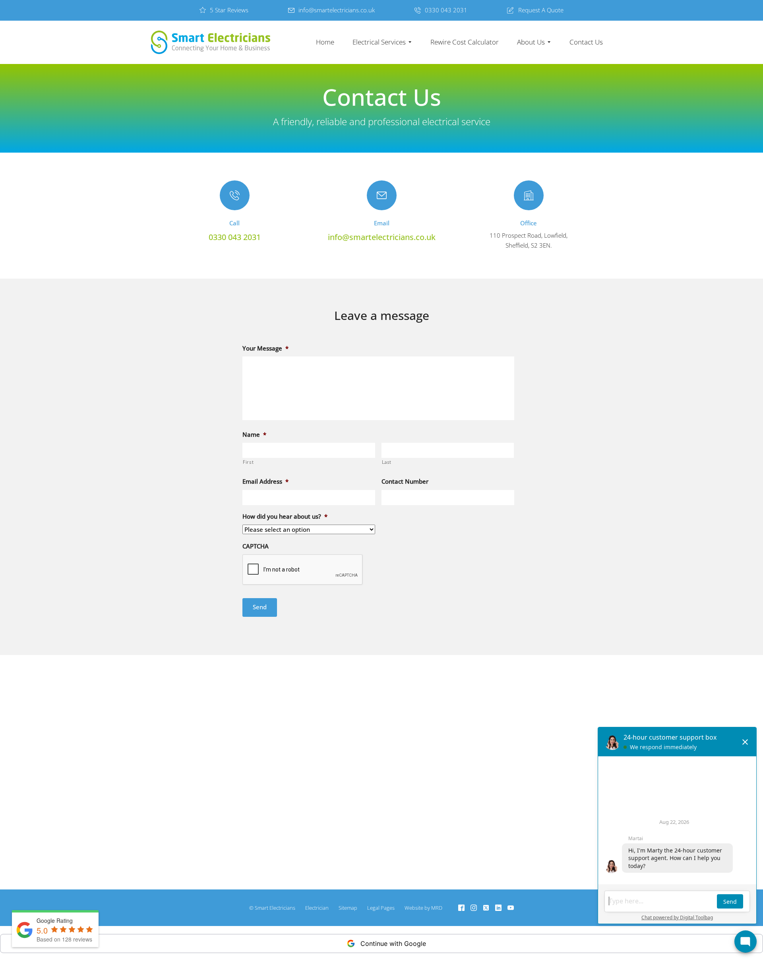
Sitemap (348, 907)
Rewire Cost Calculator (464, 41)
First (248, 462)
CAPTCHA (255, 546)
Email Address (265, 481)
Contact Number (405, 481)
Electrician (317, 907)
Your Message (265, 348)
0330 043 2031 (446, 10)
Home (325, 41)
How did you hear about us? (284, 516)
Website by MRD (423, 907)
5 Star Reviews (229, 10)
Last (387, 462)
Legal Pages (381, 907)
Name (254, 434)
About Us (531, 41)
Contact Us (586, 41)
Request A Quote (541, 10)
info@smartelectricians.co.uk (336, 10)
